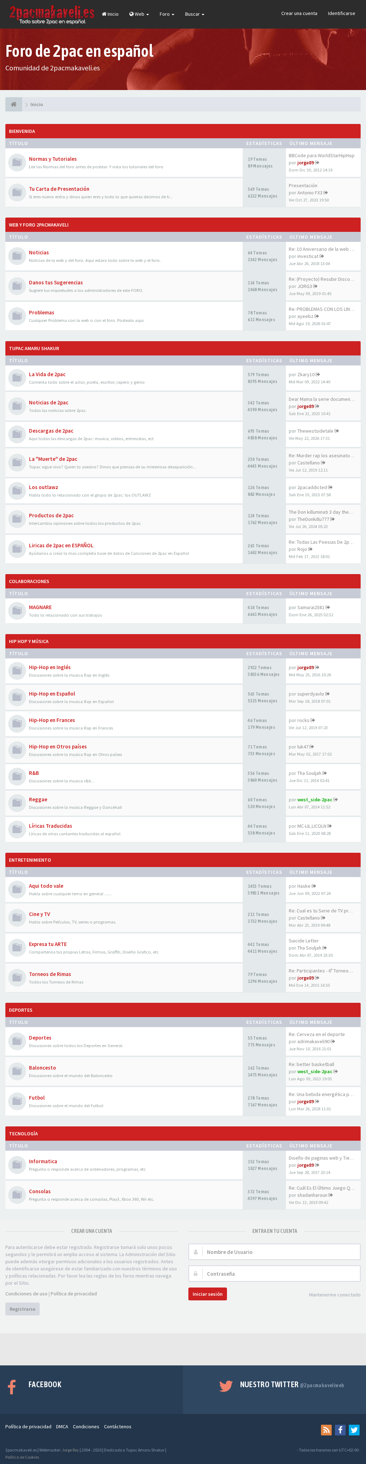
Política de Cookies (22, 1457)
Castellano (308, 462)
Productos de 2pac (51, 515)
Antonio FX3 (309, 192)
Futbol (37, 1097)
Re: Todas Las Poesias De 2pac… (324, 542)
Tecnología (23, 1133)
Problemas (41, 312)
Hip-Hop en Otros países (58, 746)
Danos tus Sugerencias (56, 282)
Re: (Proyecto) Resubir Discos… (323, 279)
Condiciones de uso (26, 1293)
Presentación (303, 185)
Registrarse (22, 1309)
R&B (34, 773)
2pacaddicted (312, 487)
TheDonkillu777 (313, 519)
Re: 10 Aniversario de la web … (322, 249)
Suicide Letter (304, 940)
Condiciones (86, 1426)
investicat (307, 256)
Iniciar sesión (208, 1294)
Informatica (43, 1161)
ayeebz (305, 316)
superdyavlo (310, 694)
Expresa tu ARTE (48, 944)
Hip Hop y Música (29, 641)
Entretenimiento (30, 860)
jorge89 (305, 162)
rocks (303, 720)
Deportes (21, 1010)
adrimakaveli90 (313, 1041)
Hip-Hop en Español (52, 693)
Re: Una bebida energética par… (323, 1094)
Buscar (193, 14)
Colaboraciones (29, 581)
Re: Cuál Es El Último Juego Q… (322, 1188)
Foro (165, 14)
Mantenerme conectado (335, 1294)
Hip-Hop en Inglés (50, 667)
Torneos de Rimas (50, 974)
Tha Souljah (309, 773)
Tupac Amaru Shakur (34, 348)
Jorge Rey (70, 1450)
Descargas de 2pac (51, 430)
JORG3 (304, 286)
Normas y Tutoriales (53, 158)
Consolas (40, 1191)
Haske (304, 886)
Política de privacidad (74, 1293)
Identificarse (341, 13)
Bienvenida (22, 131)
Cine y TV (39, 914)
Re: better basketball (311, 1064)
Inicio (113, 14)
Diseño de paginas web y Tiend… (324, 1158)
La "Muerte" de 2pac (53, 458)
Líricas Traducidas (50, 825)
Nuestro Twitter (292, 1384)
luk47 (302, 746)
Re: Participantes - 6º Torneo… (321, 970)
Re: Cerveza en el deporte (317, 1034)
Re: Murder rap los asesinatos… (323, 455)
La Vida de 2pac (47, 374)
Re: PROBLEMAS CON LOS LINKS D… (326, 309)
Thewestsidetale (315, 431)
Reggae (38, 799)
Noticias (39, 252)
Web (139, 14)
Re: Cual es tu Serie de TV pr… (321, 910)
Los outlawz (43, 487)
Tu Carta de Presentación (59, 188)
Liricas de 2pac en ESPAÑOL (61, 545)
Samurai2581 (311, 607)
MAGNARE (40, 607)
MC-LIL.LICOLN (311, 826)
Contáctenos (118, 1426)
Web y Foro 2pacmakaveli (39, 224)
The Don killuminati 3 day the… (321, 512)
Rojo (302, 549)
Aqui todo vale (46, 885)
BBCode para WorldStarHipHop (322, 155)
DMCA (62, 1426)
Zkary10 (306, 374)
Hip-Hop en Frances (52, 720)
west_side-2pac (314, 799)
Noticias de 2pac (48, 402)
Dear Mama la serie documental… (324, 399)
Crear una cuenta (299, 13)
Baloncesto (42, 1067)
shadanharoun (312, 1195)
